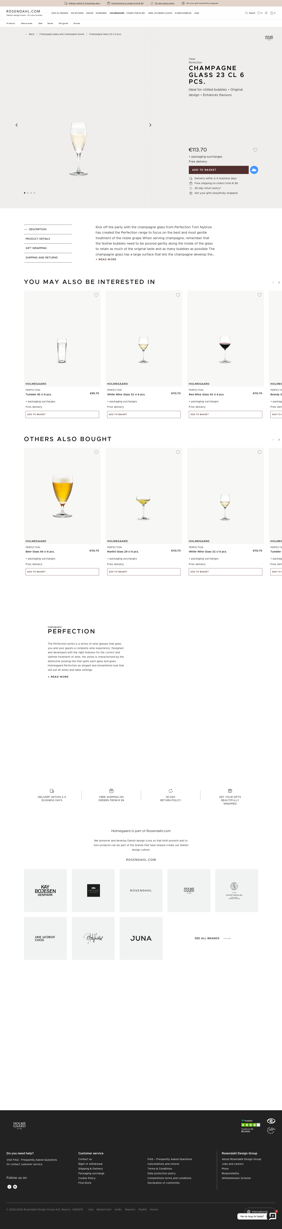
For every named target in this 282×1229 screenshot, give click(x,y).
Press (225, 1168)
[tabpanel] (155, 244)
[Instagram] (15, 1187)
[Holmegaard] (188, 890)
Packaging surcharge (91, 1173)
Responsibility (230, 1173)
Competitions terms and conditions (169, 1178)
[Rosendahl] (141, 890)
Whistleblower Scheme (236, 1178)
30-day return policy (165, 3)
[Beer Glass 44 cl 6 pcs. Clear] (94, 549)
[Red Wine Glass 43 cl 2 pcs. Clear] (257, 392)
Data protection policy (162, 1173)
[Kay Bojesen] (45, 890)
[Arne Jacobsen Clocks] (45, 938)
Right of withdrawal (90, 1164)
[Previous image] (16, 125)
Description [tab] (37, 229)
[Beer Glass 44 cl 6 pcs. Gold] (87, 549)
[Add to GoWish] (254, 170)
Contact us (85, 1159)
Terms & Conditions (160, 1168)
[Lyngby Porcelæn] (236, 890)
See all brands (207, 938)
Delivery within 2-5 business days (84, 3)
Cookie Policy (86, 1178)
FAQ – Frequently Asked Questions (170, 1159)
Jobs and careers (232, 1164)
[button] (34, 193)
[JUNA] (141, 938)
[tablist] (48, 244)
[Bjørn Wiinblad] (93, 938)
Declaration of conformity (164, 1183)
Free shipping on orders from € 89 (127, 3)
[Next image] (150, 125)
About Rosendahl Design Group (241, 1159)
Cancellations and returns (163, 1164)
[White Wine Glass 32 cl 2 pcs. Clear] (176, 392)
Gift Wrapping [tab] (36, 248)
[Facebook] (9, 1187)
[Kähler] (93, 890)
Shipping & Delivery (90, 1168)
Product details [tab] (38, 239)
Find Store (84, 1183)
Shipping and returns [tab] (42, 257)
